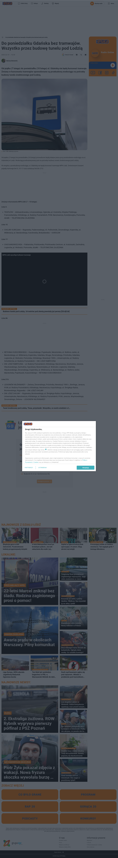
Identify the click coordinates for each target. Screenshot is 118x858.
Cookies (36, 462)
